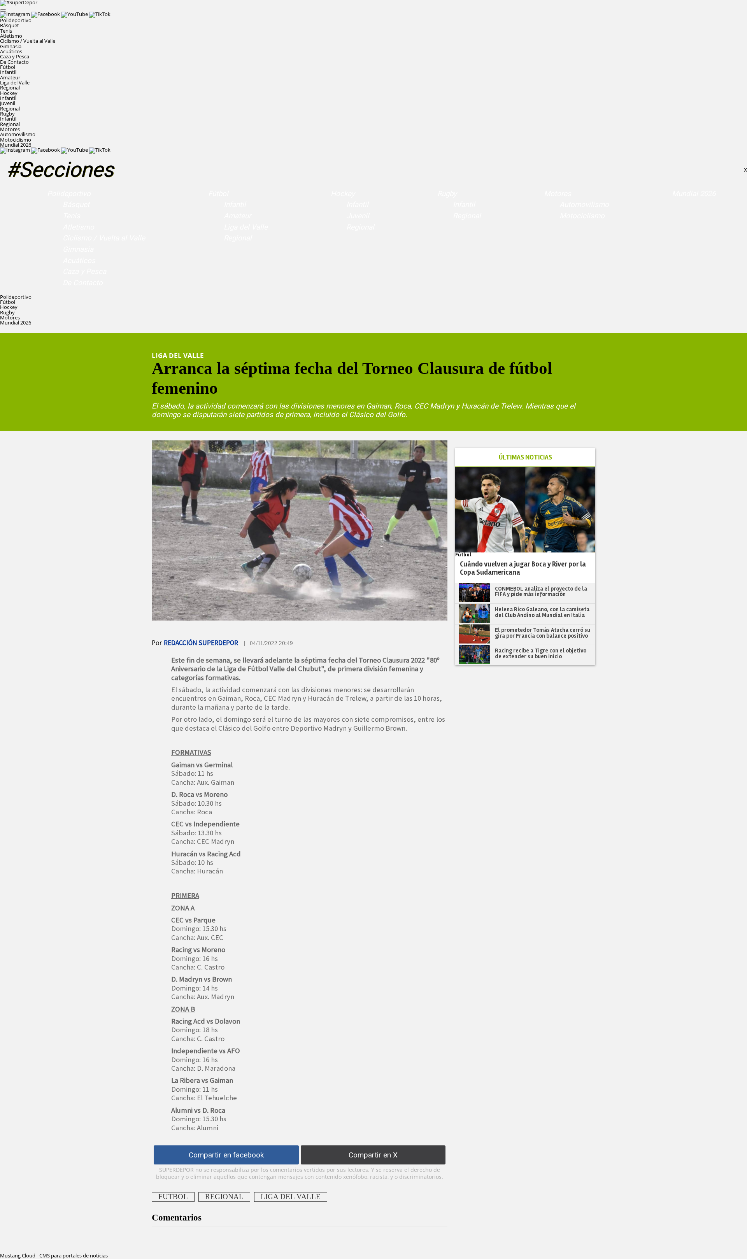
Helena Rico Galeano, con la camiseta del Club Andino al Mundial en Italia (542, 612)
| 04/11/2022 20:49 (268, 643)
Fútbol (218, 193)
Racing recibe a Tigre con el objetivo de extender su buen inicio (540, 653)
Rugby (447, 193)
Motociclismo (15, 139)
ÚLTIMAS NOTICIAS (525, 457)
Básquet (9, 25)
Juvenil (7, 103)
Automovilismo (17, 134)
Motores (557, 193)
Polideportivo (69, 193)
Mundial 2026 (15, 144)
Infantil (8, 71)
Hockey (343, 193)
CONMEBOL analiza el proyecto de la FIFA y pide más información (541, 591)
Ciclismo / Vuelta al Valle (27, 40)
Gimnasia (10, 46)
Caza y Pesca (14, 56)
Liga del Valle (15, 82)
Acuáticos (11, 51)
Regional (10, 87)
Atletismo (11, 35)
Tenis (6, 30)
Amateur (10, 77)
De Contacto (14, 61)
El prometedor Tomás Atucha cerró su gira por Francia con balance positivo (542, 632)
